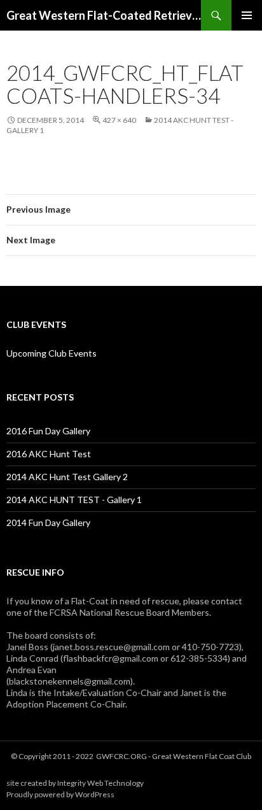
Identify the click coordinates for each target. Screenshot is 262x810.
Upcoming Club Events (51, 353)
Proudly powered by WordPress (60, 794)
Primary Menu (246, 15)
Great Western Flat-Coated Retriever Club (103, 15)
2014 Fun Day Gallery (48, 522)
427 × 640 (119, 120)
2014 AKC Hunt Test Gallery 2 (67, 476)
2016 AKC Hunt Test (48, 453)
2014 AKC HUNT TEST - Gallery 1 (74, 499)
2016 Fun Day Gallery (48, 430)
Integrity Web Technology (100, 783)
